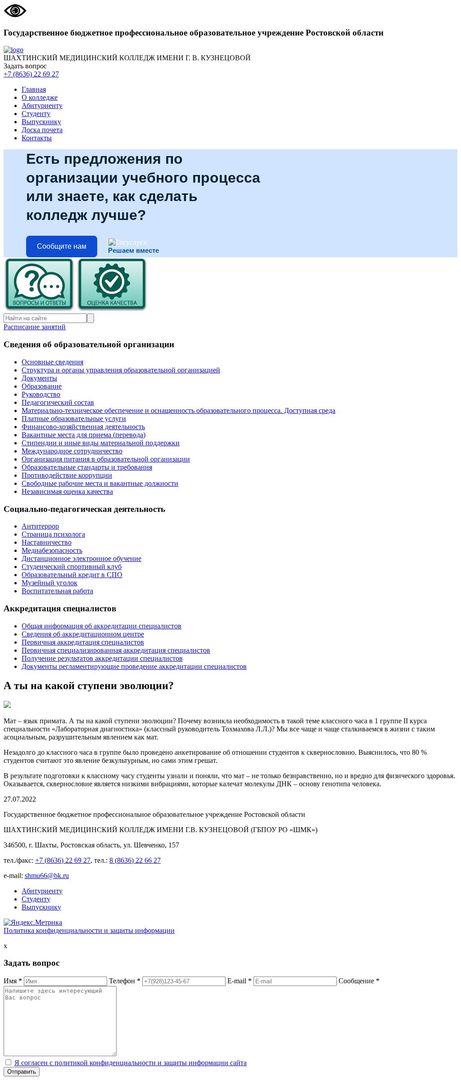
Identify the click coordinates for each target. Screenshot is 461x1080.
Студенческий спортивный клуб (72, 566)
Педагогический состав (58, 402)
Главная (34, 89)
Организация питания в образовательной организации (106, 459)
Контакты (37, 138)
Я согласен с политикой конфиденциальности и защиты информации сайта (130, 1063)
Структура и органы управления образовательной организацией (121, 370)
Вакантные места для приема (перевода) (83, 435)
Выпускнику (41, 121)
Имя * (13, 981)
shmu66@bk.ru (47, 875)
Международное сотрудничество (72, 451)
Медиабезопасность (52, 550)
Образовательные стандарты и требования (87, 467)
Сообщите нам (61, 246)
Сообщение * (359, 981)
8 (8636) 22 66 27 (135, 860)
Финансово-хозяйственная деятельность (83, 426)
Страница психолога (53, 534)
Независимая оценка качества (67, 491)
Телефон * (124, 981)
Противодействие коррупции (67, 475)
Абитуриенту (42, 105)
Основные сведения (52, 362)
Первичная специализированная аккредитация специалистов (116, 650)
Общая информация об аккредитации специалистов (101, 626)
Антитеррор (40, 526)
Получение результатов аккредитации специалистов (102, 658)
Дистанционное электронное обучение (81, 558)
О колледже (40, 97)
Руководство (41, 394)
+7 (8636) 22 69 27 (31, 74)
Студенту (36, 113)
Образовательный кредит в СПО (72, 574)
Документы (39, 378)
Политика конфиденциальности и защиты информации (89, 930)
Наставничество (47, 542)
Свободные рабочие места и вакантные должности (100, 483)
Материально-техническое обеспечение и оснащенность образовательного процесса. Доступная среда (178, 410)
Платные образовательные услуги (74, 418)
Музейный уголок (49, 583)
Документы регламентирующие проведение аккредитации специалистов (134, 666)
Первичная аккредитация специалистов (83, 642)
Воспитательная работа (57, 591)
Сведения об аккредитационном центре (83, 634)
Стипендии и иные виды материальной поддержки (101, 443)
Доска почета (42, 130)
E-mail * (239, 981)
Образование (42, 386)
